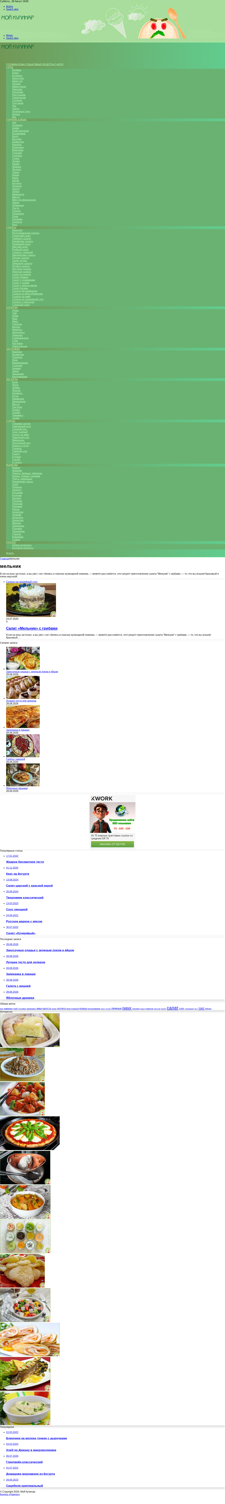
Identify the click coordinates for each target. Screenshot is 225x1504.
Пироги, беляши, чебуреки (27, 473)
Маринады (18, 440)
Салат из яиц (19, 260)
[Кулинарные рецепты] (17, 30)
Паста (15, 208)
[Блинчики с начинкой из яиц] (30, 1355)
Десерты (12, 379)
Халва (15, 418)
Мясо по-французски (24, 200)
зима (39, 1008)
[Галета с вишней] (23, 756)
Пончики (17, 528)
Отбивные (18, 205)
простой (157, 1009)
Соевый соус (19, 429)
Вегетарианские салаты (25, 233)
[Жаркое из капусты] (25, 1218)
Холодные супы (21, 111)
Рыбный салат (20, 249)
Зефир (16, 387)
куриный (75, 1009)
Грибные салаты (21, 238)
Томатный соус (20, 437)
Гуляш (15, 158)
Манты (16, 197)
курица (83, 1008)
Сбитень (17, 324)
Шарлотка (17, 520)
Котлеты (17, 183)
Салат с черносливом (24, 285)
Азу (14, 122)
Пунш (15, 310)
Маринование (20, 363)
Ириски (16, 390)
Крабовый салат (21, 244)
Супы (9, 67)
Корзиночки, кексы (22, 481)
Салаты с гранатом (23, 302)
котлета (61, 1008)
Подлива (17, 219)
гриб (15, 1008)
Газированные (20, 338)
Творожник (18, 531)
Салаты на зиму (21, 296)
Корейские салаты (22, 241)
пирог (127, 1008)
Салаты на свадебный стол (27, 299)
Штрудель (17, 517)
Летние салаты (20, 258)
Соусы (10, 421)
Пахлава (17, 501)
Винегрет (17, 230)
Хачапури (17, 512)
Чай (14, 313)
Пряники (17, 506)
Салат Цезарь (20, 288)
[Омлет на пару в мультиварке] (25, 1424)
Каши (15, 177)
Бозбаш (16, 70)
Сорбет (16, 412)
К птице (16, 456)
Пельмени (18, 213)
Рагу (14, 224)
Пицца (16, 509)
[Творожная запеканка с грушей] (30, 1046)
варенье (8, 1008)
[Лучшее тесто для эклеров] (23, 698)
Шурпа (16, 114)
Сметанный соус (21, 426)
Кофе (15, 316)
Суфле (16, 539)
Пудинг (16, 410)
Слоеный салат (21, 305)
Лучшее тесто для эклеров (21, 701)
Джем (15, 371)
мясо (103, 1009)
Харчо (15, 108)
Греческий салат (21, 236)
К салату (17, 462)
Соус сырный (20, 432)
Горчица (17, 448)
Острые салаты (21, 266)
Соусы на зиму (20, 434)
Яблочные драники (17, 788)
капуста (46, 1008)
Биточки (16, 139)
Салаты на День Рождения (27, 294)
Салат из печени (21, 274)
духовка (22, 1009)
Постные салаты (21, 269)
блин (2, 1009)
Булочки (17, 495)
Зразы (15, 172)
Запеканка (18, 526)
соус (182, 1008)
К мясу (16, 454)
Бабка (15, 128)
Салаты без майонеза (24, 291)
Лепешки (17, 503)
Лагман (16, 84)
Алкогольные (19, 346)
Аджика (16, 368)
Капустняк (18, 78)
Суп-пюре (17, 103)
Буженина (18, 147)
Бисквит (16, 498)
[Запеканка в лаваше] (23, 727)
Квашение (18, 374)
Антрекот (17, 125)
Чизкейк (16, 515)
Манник (16, 523)
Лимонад (17, 335)
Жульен (16, 169)
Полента (17, 222)
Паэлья (16, 211)
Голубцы (17, 155)
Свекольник (19, 97)
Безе (15, 382)
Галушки (17, 153)
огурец (108, 1009)
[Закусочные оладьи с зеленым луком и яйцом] (23, 669)
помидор (149, 1009)
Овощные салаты (22, 263)
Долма (16, 161)
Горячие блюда (16, 119)
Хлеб (15, 484)
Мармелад (18, 398)
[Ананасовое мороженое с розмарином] (25, 1183)
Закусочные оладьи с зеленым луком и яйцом (32, 671)
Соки (15, 340)
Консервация (19, 376)
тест (196, 1009)
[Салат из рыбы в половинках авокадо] (25, 1390)
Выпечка (12, 465)
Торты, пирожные (22, 479)
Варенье (17, 352)
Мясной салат (20, 247)
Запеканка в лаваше (18, 730)
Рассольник (18, 95)
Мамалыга (18, 194)
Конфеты (17, 393)
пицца (142, 1009)
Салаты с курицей (22, 252)
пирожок (136, 1009)
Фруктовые (18, 332)
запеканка (31, 1009)
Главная (4, 558)
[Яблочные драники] (23, 785)
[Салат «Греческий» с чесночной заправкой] (25, 1321)
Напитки (12, 307)
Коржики (17, 470)
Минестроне (19, 86)
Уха (14, 106)
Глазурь (16, 534)
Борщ (15, 73)
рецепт (163, 1009)
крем (68, 1009)
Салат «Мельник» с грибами (32, 628)
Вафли (16, 468)
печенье (116, 1008)
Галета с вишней (15, 759)
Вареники (17, 150)
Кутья (15, 396)
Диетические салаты (24, 255)
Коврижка (17, 537)
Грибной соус (19, 451)
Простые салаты (21, 271)
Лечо (15, 360)
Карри (15, 175)
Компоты (17, 329)
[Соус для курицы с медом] (22, 1115)
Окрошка (17, 89)
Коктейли (17, 343)
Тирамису (17, 415)
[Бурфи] (22, 1286)
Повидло (17, 357)
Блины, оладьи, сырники (26, 476)
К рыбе (16, 459)
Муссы (16, 404)
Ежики (15, 164)
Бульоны (17, 75)
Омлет (15, 202)
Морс (15, 321)
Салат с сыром (20, 282)
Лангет (16, 189)
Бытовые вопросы (22, 548)
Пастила (17, 407)
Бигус (15, 136)
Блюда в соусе (20, 445)
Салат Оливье (20, 277)
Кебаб (15, 180)
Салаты (11, 227)
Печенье (17, 487)
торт (201, 1008)
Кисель (16, 327)
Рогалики (17, 492)
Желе (15, 385)
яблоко (208, 1009)
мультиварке (94, 1008)
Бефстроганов (20, 131)
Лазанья (17, 186)
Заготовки (13, 349)
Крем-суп (17, 81)
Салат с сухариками (23, 280)
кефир (54, 1009)
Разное (11, 542)
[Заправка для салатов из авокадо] (25, 1252)
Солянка (17, 100)
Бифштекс (18, 142)
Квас (15, 318)
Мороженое (19, 401)
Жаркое (16, 166)
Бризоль (17, 144)
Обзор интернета (22, 545)
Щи (14, 117)
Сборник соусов (21, 423)
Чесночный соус (21, 443)
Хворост (17, 490)
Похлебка (17, 92)
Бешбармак (19, 133)
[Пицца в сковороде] (30, 1149)
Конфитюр (18, 354)
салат (172, 1007)
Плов (15, 216)
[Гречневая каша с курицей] (22, 1080)
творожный (189, 1009)
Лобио (15, 191)
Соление (17, 365)
